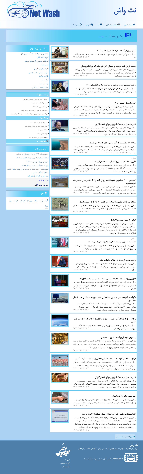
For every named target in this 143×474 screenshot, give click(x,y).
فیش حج (45, 79)
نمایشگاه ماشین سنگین (40, 87)
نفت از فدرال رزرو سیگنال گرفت (38, 122)
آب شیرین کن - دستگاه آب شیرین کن (34, 53)
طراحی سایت (43, 76)
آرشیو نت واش (66, 466)
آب (98, 24)
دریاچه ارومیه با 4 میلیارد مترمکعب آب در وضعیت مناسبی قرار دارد (29, 114)
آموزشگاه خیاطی (42, 57)
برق (10, 201)
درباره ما (76, 24)
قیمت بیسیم (44, 83)
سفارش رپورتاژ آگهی (41, 185)
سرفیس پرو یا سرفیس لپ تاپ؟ (37, 161)
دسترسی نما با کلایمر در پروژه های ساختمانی (35, 99)
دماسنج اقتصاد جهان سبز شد (39, 103)
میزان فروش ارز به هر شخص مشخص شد (36, 126)
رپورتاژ (29, 201)
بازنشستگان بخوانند (42, 134)
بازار (35, 201)
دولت (16, 201)
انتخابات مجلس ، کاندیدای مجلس (36, 61)
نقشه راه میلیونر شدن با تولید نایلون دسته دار (32, 157)
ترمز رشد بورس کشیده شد (40, 107)
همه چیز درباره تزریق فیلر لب (38, 176)
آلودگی (22, 201)
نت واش (125, 10)
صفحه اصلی (128, 24)
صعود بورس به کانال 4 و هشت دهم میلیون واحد (34, 110)
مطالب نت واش (111, 24)
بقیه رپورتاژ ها (43, 180)
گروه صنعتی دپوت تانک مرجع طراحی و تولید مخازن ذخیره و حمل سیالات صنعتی (27, 171)
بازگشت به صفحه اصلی (124, 436)
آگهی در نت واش (65, 463)
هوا (46, 206)
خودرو (88, 24)
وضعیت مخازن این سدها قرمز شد (38, 137)
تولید (41, 201)
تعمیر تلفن (44, 64)
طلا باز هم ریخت (42, 130)
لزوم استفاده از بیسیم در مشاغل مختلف (34, 165)
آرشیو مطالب (115, 36)
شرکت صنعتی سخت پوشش (38, 72)
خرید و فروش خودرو (41, 68)
